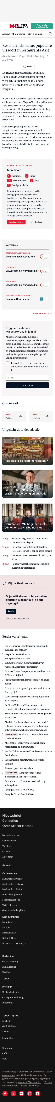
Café (4, 1053)
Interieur (7, 986)
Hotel (4, 1058)
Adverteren (7, 856)
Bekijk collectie (16, 222)
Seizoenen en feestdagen (14, 943)
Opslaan (38, 222)
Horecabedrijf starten (12, 894)
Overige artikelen (20, 185)
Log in (11, 611)
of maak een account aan (17, 618)
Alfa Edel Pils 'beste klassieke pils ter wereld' (26, 722)
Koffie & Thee (9, 938)
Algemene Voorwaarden (29, 1082)
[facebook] (5, 1093)
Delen (30, 66)
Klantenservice (9, 840)
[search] (50, 34)
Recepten (6, 927)
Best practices (19, 180)
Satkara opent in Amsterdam (19, 768)
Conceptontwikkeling (12, 997)
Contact (6, 851)
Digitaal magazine (11, 835)
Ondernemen (9, 873)
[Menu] (4, 26)
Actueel (6, 865)
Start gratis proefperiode (42, 26)
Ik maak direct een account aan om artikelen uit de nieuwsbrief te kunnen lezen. (29, 366)
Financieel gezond (11, 899)
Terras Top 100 (10, 1015)
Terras (6, 978)
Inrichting (7, 1002)
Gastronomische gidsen (13, 910)
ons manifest (8, 1075)
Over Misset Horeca (17, 826)
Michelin (6, 1021)
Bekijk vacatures (41, 313)
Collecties (10, 821)
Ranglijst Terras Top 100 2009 (19, 789)
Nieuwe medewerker (12, 878)
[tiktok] (37, 1093)
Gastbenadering (10, 961)
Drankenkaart (9, 932)
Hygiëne (6, 972)
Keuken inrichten (10, 992)
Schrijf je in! (27, 385)
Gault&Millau (9, 1026)
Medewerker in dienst (12, 884)
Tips (37, 180)
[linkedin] (21, 1093)
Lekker (5, 1031)
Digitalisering (9, 967)
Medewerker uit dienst (13, 889)
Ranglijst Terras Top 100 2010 (19, 794)
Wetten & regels (9, 905)
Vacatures (7, 846)
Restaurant (7, 1048)
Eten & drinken (10, 916)
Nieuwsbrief (11, 815)
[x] (13, 1093)
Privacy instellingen (29, 1085)
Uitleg (32, 176)
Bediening (8, 956)
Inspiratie (16, 176)
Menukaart (7, 922)
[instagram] (29, 1093)
